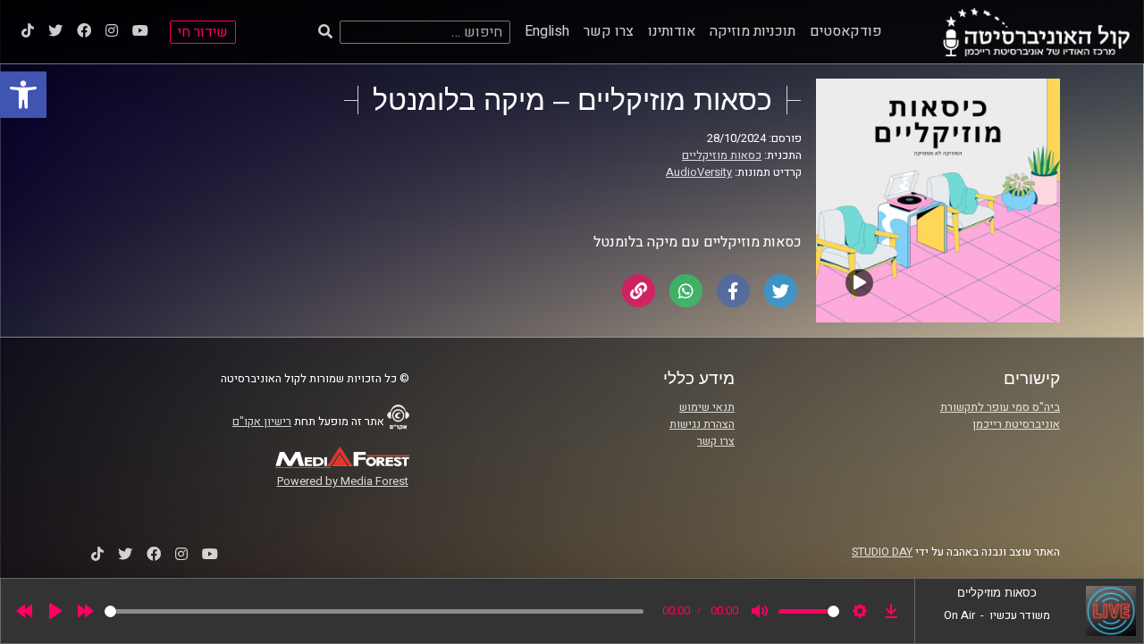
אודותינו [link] (671, 31)
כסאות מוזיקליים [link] (721, 155)
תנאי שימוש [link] (707, 407)
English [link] (547, 31)
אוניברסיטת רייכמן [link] (1016, 424)
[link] (23, 94)
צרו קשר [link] (609, 31)
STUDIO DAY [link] (882, 552)
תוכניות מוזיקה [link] (752, 31)
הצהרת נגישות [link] (702, 424)
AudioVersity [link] (699, 172)
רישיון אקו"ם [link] (261, 422)
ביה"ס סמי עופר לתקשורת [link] (1000, 407)
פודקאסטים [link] (846, 31)
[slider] (374, 611)
